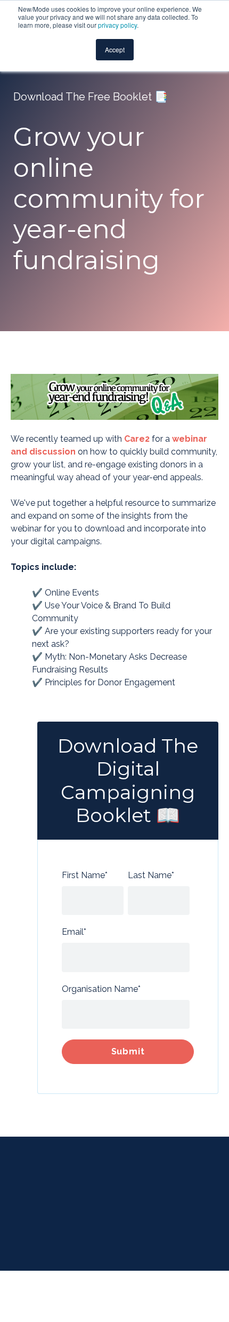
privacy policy (117, 24)
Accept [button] (115, 49)
